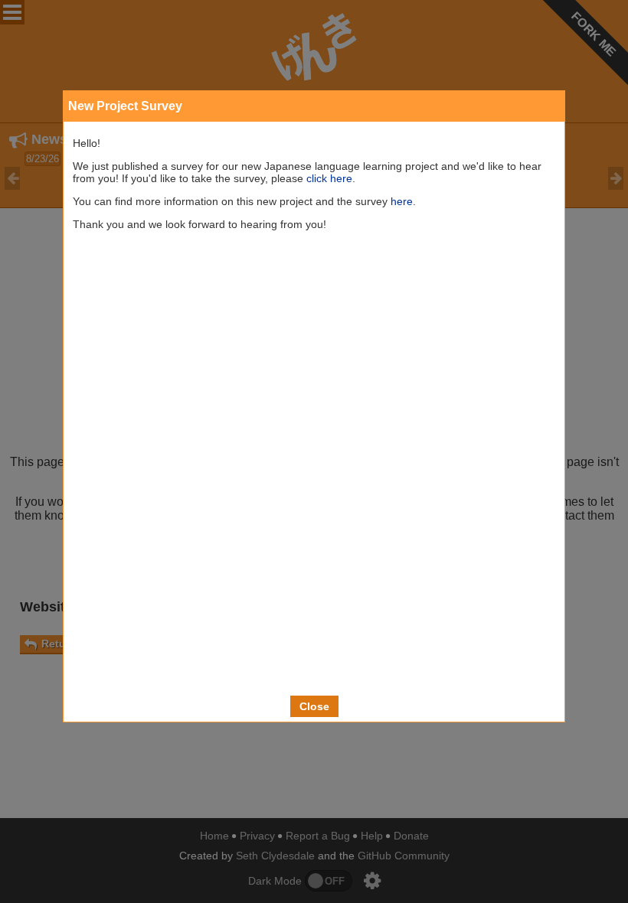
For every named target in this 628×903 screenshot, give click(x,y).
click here (329, 178)
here (402, 201)
